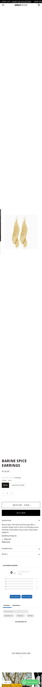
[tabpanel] (21, 628)
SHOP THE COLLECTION (21, 1)
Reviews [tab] (7, 605)
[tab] (17, 605)
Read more (6, 542)
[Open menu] (5, 5)
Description (6, 520)
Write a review (26, 597)
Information (7, 549)
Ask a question (15, 597)
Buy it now (21, 513)
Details (5, 554)
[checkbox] (30, 615)
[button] (21, 578)
